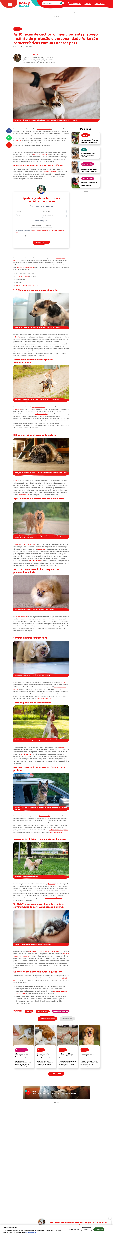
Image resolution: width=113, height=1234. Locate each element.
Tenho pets (48, 226)
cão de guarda (42, 549)
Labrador (51, 884)
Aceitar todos (99, 1229)
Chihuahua (17, 337)
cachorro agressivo (35, 561)
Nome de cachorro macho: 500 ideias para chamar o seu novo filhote (89, 184)
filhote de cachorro (44, 699)
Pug (16, 481)
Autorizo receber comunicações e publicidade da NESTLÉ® (42, 236)
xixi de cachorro (24, 495)
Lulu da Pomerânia (21, 617)
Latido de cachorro (22, 276)
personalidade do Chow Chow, (25, 544)
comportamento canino (25, 267)
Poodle (63, 682)
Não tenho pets (37, 226)
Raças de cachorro (42, 1011)
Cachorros (99, 3)
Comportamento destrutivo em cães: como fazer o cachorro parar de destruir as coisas (45, 1058)
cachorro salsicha (41, 414)
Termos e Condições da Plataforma (40, 231)
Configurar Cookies (74, 1229)
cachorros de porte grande (58, 830)
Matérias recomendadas (48, 1019)
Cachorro (17, 29)
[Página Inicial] (24, 4)
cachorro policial (56, 832)
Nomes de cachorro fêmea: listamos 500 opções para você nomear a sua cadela (89, 169)
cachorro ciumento (44, 129)
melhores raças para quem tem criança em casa (45, 951)
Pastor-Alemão (44, 816)
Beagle (61, 747)
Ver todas (56, 1074)
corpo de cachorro (38, 407)
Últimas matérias (67, 1019)
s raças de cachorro (40, 154)
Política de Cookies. (19, 1232)
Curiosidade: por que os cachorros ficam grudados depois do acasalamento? (89, 140)
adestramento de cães (53, 898)
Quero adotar (75, 3)
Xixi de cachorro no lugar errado (27, 285)
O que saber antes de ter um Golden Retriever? (88, 1056)
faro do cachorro (26, 754)
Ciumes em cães (50, 172)
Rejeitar (86, 1229)
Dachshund (17, 409)
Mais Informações (30, 1232)
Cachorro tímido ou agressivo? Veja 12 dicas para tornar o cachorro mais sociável (67, 1057)
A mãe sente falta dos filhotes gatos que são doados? (88, 155)
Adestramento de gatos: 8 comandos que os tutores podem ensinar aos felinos (23, 1057)
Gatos (88, 3)
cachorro (18, 141)
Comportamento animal (60, 1011)
